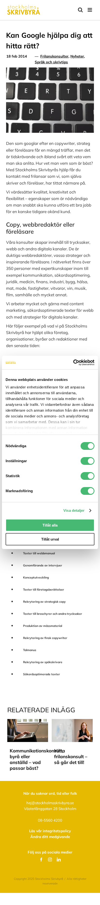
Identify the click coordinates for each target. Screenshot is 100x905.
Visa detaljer (73, 510)
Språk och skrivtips (51, 62)
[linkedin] (59, 859)
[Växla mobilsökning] (80, 9)
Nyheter (77, 56)
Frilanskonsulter (54, 56)
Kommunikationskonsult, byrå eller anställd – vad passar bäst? (29, 759)
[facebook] (41, 859)
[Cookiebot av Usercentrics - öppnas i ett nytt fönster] (73, 362)
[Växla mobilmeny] (90, 9)
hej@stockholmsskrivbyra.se (50, 803)
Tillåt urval (50, 539)
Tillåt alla (50, 525)
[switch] (87, 461)
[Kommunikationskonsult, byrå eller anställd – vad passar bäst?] (27, 721)
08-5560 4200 (50, 820)
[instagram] (50, 859)
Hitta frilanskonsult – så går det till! (70, 756)
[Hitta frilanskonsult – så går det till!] (72, 721)
